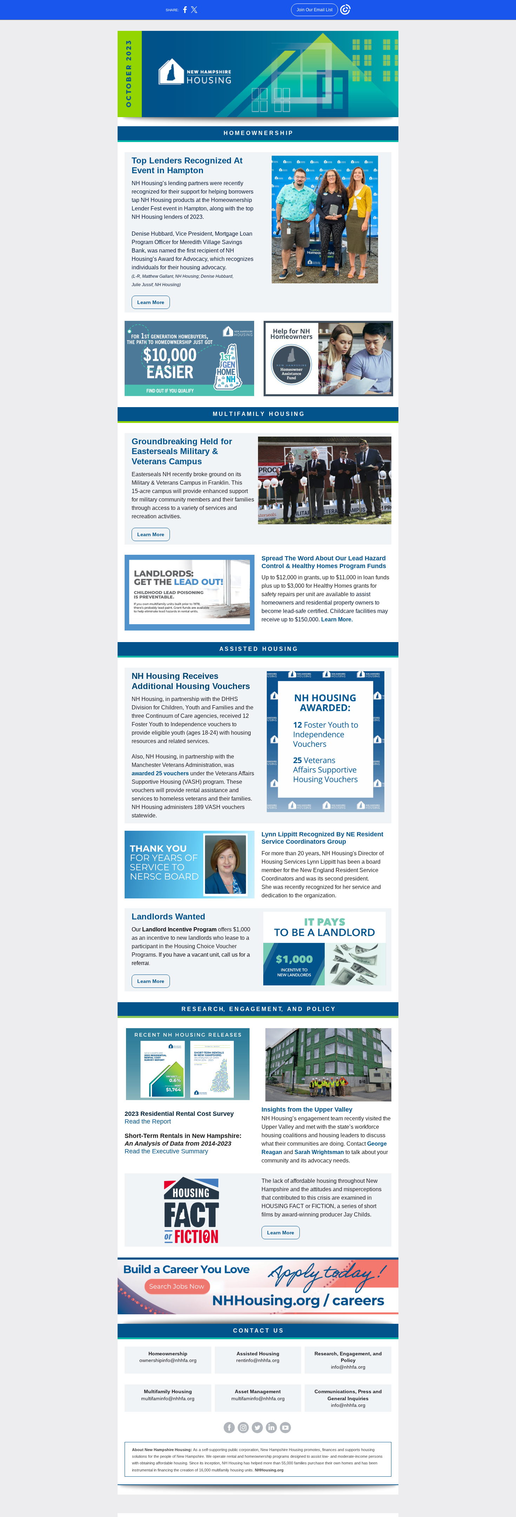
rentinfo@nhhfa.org (257, 1360)
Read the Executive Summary (166, 1151)
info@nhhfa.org (348, 1367)
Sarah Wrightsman (319, 1152)
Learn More (150, 302)
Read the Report (148, 1121)
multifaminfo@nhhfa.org (167, 1398)
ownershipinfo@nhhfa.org (168, 1360)
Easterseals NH (151, 474)
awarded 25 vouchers (160, 773)
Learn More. (337, 619)
